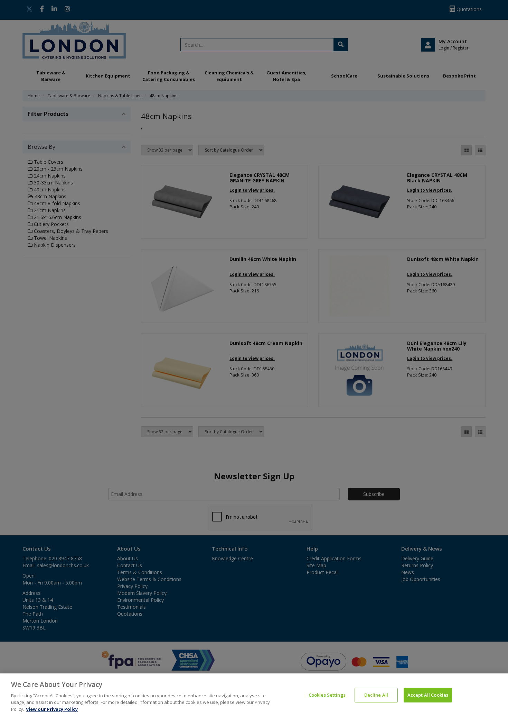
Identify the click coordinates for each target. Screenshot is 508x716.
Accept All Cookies (427, 695)
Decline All (376, 695)
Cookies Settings (327, 695)
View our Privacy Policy (52, 709)
